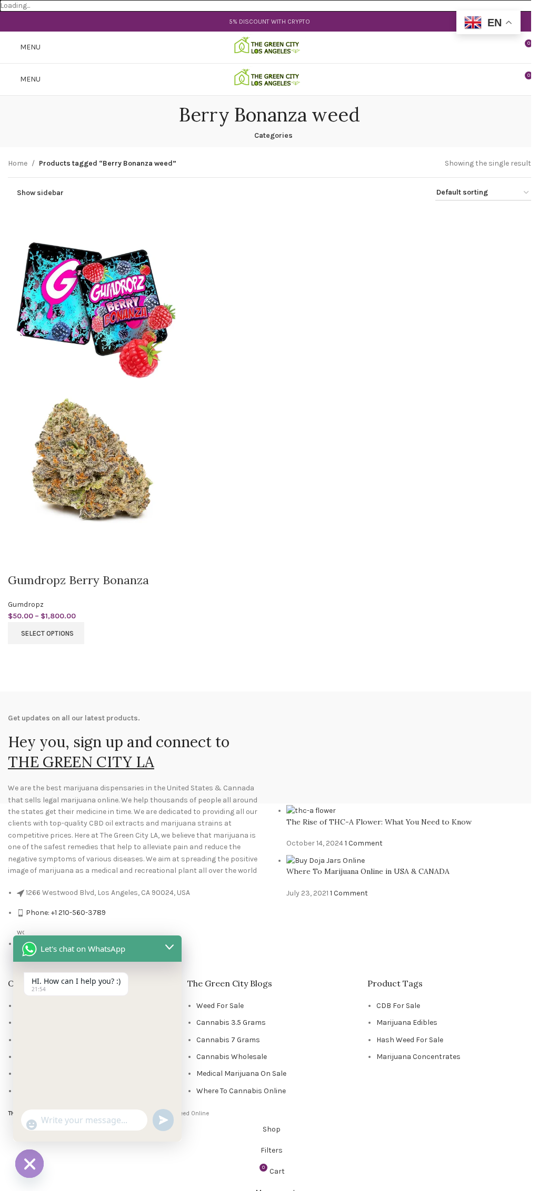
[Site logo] (269, 47)
